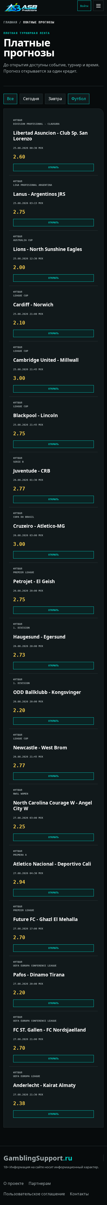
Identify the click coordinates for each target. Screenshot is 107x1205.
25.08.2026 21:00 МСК (28, 314)
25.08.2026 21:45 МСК (28, 369)
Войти (84, 6)
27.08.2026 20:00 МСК (28, 983)
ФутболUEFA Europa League (26, 1074)
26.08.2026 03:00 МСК (28, 535)
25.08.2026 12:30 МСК (28, 258)
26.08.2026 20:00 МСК (28, 590)
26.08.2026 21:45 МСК (28, 756)
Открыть (53, 167)
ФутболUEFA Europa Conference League (34, 964)
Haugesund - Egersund (39, 637)
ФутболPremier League (23, 570)
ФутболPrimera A (20, 853)
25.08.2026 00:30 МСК (28, 148)
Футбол (78, 98)
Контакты (79, 1194)
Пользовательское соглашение (34, 1194)
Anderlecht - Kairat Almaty (44, 1085)
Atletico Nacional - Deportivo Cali (52, 864)
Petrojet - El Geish (34, 581)
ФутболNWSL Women (20, 792)
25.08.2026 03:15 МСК (28, 203)
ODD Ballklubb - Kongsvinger (47, 692)
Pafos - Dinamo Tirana (38, 975)
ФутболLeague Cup (20, 293)
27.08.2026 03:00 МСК (28, 817)
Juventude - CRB (31, 471)
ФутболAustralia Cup (23, 238)
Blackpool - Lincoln (35, 415)
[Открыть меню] (98, 5)
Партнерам (40, 1183)
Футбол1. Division (21, 626)
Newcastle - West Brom (40, 748)
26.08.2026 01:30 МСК (28, 480)
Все (10, 98)
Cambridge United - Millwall (46, 360)
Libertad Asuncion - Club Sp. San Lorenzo (50, 136)
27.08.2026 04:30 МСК (28, 873)
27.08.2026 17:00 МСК (28, 928)
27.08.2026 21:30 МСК (28, 1094)
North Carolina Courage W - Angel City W (52, 805)
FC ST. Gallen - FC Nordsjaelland (49, 1030)
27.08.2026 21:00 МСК (28, 1039)
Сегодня (31, 98)
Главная (10, 22)
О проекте (13, 1183)
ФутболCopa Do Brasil (23, 515)
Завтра (55, 98)
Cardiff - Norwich (33, 305)
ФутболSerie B (18, 460)
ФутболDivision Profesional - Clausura (36, 122)
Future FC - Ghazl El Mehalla (45, 919)
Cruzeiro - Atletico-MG (39, 526)
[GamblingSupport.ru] (37, 7)
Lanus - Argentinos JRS (39, 194)
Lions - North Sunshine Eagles (47, 249)
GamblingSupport (37, 1158)
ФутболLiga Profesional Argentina (32, 183)
